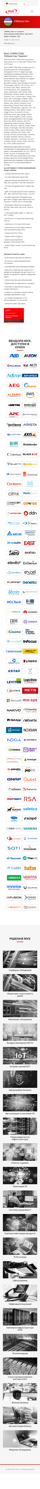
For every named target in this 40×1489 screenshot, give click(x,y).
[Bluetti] (14, 467)
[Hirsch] (14, 614)
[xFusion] (14, 900)
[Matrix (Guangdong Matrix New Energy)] (14, 693)
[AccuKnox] (14, 368)
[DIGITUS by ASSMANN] (30, 535)
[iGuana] (14, 634)
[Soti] (14, 851)
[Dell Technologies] (14, 526)
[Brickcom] (30, 467)
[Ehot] (14, 555)
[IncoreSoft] (14, 644)
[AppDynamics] (30, 417)
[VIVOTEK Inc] (14, 890)
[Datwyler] (14, 516)
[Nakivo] (14, 713)
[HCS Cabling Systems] (30, 604)
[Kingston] (30, 664)
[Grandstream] (30, 595)
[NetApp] (14, 723)
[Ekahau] (30, 555)
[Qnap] (14, 782)
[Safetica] (30, 811)
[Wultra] (30, 890)
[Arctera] (14, 427)
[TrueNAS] (14, 870)
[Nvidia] (14, 752)
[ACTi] (30, 368)
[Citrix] (14, 496)
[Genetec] (30, 585)
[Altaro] (14, 398)
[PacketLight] (30, 762)
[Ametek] (14, 407)
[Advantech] (30, 378)
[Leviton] (14, 683)
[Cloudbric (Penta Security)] (30, 496)
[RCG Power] (14, 801)
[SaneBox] (14, 821)
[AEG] (14, 388)
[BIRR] (14, 447)
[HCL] (14, 604)
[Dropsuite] (14, 545)
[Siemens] (30, 831)
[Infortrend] (14, 654)
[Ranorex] (30, 792)
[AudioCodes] (14, 437)
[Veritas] (30, 880)
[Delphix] (30, 526)
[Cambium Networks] (14, 476)
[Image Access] (30, 634)
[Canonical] (30, 476)
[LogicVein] (30, 683)
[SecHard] (14, 831)
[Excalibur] (14, 575)
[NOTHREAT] (30, 742)
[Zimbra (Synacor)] (30, 910)
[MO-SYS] (30, 703)
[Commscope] (14, 506)
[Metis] (30, 693)
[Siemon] (14, 841)
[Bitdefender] (30, 447)
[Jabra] (30, 654)
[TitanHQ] (30, 861)
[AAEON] (30, 358)
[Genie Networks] (14, 595)
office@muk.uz (9, 43)
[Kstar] (14, 673)
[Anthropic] (30, 407)
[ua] (12, 11)
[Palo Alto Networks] (14, 772)
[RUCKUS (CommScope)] (14, 811)
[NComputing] (30, 713)
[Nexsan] (30, 732)
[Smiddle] (30, 841)
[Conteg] (30, 506)
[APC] (14, 417)
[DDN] (30, 516)
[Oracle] (14, 762)
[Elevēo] (14, 565)
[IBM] (14, 624)
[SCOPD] (30, 821)
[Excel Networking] (30, 575)
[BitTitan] (14, 457)
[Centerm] (14, 486)
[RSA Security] (30, 801)
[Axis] (30, 437)
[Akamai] (30, 388)
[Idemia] (30, 624)
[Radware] (14, 792)
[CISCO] (30, 486)
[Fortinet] (14, 585)
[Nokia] (14, 742)
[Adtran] (14, 378)
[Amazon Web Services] (30, 398)
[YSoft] (14, 910)
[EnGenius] (30, 565)
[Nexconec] (14, 732)
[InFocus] (30, 644)
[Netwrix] (30, 723)
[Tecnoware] (30, 851)
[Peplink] (30, 772)
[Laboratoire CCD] (30, 673)
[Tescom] (14, 861)
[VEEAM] (14, 880)
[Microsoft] (14, 703)
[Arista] (30, 427)
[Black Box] (30, 457)
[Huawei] (30, 614)
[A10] (14, 358)
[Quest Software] (30, 782)
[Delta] (14, 535)
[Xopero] (30, 900)
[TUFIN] (30, 870)
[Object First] (30, 752)
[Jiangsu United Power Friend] (14, 664)
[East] (30, 545)
